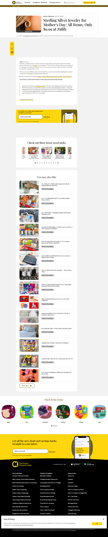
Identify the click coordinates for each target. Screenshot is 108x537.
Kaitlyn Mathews (48, 16)
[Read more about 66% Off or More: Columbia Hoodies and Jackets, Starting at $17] (29, 215)
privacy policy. (72, 523)
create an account (40, 86)
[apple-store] (76, 464)
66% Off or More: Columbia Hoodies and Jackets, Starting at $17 (56, 213)
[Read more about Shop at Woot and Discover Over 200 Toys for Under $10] (29, 302)
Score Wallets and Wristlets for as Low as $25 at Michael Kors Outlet (56, 256)
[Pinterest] (12, 52)
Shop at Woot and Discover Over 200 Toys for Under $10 (55, 299)
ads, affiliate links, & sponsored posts (30, 35)
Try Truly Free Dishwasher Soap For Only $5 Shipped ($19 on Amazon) (55, 184)
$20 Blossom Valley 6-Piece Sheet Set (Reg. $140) (56, 328)
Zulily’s (35, 65)
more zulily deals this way (26, 99)
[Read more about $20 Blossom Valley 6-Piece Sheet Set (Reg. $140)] (29, 330)
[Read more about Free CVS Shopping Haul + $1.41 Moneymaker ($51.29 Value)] (29, 201)
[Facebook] (12, 48)
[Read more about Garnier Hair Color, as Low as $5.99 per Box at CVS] (29, 361)
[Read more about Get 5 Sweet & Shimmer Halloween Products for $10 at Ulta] (29, 375)
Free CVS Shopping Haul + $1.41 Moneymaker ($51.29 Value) (56, 199)
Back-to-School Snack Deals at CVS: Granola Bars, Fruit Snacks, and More (55, 242)
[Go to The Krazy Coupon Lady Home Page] (17, 2)
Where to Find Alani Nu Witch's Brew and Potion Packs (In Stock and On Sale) (56, 285)
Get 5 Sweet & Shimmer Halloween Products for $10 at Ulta (56, 373)
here (31, 73)
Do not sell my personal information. (23, 525)
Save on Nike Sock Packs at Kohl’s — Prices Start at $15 (56, 271)
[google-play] (89, 464)
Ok (97, 523)
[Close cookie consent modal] (103, 519)
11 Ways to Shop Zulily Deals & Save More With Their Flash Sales (54, 76)
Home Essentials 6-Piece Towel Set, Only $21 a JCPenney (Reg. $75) (56, 314)
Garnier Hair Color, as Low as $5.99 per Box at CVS (57, 359)
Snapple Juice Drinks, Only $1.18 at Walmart (55, 343)
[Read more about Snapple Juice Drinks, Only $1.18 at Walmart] (29, 345)
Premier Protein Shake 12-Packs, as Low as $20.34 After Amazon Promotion (57, 228)
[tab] (51, 425)
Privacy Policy (36, 121)
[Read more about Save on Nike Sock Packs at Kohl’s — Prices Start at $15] (29, 273)
